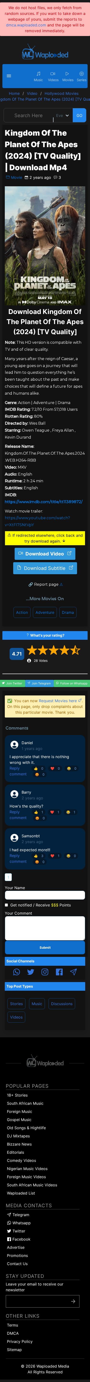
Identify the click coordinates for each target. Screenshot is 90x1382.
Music (37, 1003)
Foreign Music (19, 1111)
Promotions (17, 1255)
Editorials (15, 1152)
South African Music (25, 1103)
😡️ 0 (39, 774)
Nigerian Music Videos (27, 1168)
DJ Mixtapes (18, 1136)
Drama (68, 612)
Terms (12, 1325)
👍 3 (38, 856)
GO (79, 115)
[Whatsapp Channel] (16, 973)
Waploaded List (21, 1193)
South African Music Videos (32, 1185)
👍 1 (38, 812)
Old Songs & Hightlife (26, 1127)
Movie (16, 177)
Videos (16, 1017)
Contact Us (17, 1263)
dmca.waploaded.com (26, 25)
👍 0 (38, 768)
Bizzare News (19, 1144)
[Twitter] (30, 973)
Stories (16, 1003)
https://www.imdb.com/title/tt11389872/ (44, 502)
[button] (9, 76)
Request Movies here (58, 700)
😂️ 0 (71, 768)
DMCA (13, 1333)
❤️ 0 (55, 768)
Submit (45, 947)
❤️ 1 (54, 812)
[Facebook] (59, 973)
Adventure (45, 612)
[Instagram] (45, 973)
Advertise (15, 1247)
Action (22, 612)
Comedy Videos (21, 1160)
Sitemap (14, 1349)
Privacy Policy (20, 1341)
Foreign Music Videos (26, 1176)
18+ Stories (17, 1095)
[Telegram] (73, 973)
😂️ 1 (70, 812)
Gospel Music (19, 1119)
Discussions (61, 1003)
